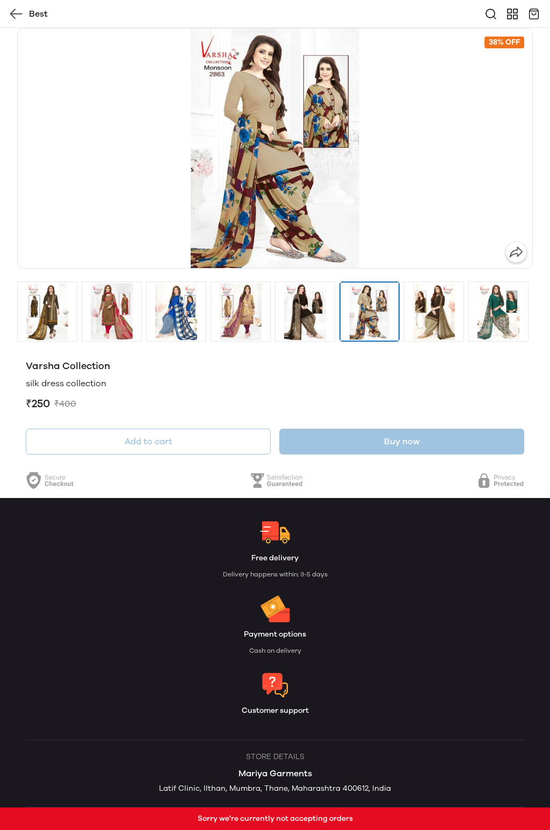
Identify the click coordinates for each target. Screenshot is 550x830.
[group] (275, 148)
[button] (47, 312)
